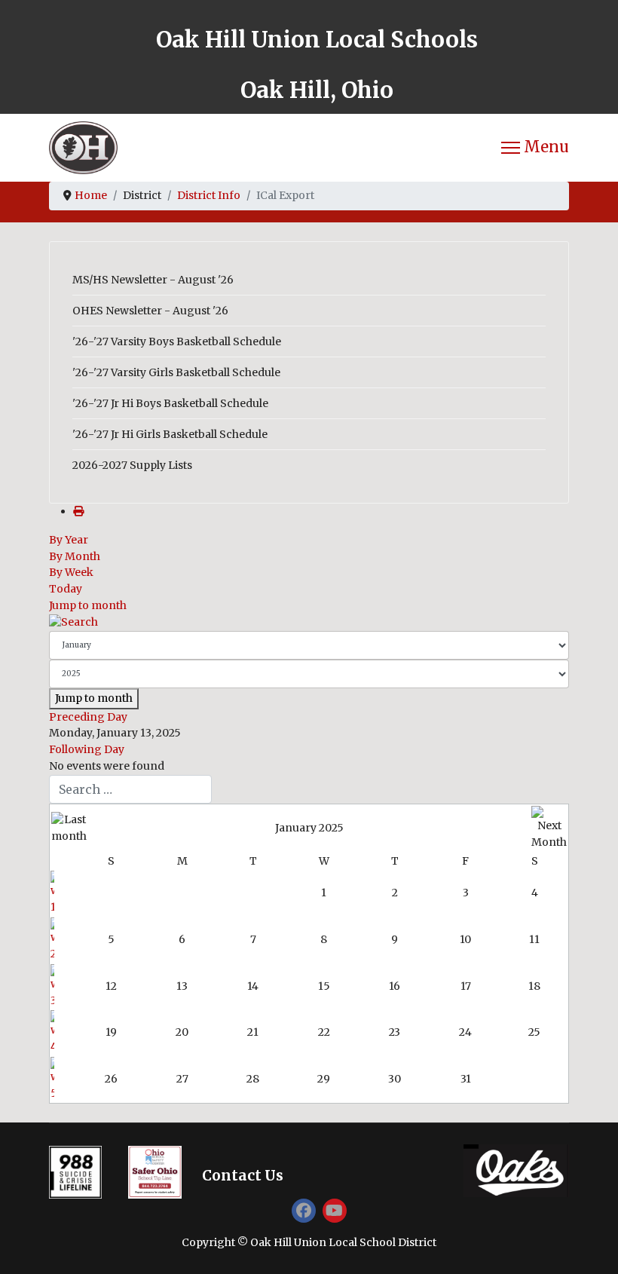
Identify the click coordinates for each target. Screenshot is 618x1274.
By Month (74, 556)
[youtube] (335, 1211)
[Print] (78, 511)
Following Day (86, 749)
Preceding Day (88, 717)
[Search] (309, 622)
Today (65, 589)
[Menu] (535, 148)
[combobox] (130, 789)
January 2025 (309, 828)
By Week (71, 572)
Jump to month (88, 605)
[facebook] (304, 1211)
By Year (68, 540)
